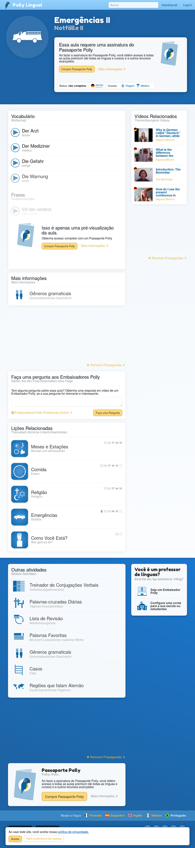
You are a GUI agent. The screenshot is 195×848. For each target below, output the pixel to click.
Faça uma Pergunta (108, 413)
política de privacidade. (73, 832)
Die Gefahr (33, 161)
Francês (95, 815)
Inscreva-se (169, 5)
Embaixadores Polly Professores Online (42, 412)
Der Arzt (30, 130)
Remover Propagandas (106, 365)
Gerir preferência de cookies (44, 838)
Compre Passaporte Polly (77, 69)
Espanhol (117, 815)
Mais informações (110, 69)
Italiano (156, 815)
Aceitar (15, 839)
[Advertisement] (66, 335)
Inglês (137, 815)
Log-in (187, 5)
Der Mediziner (36, 145)
